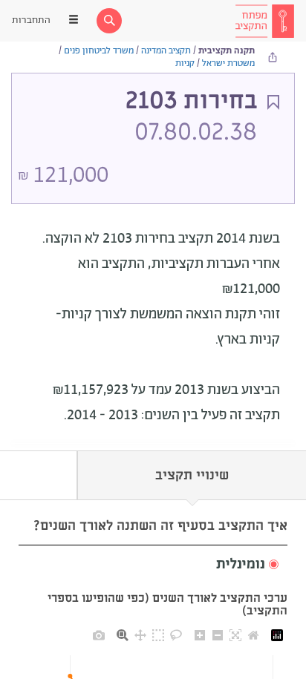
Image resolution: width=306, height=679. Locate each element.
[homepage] (264, 20)
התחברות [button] (31, 20)
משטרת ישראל (228, 63)
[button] (153, 565)
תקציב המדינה (166, 51)
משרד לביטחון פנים (99, 51)
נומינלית (240, 564)
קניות (185, 63)
